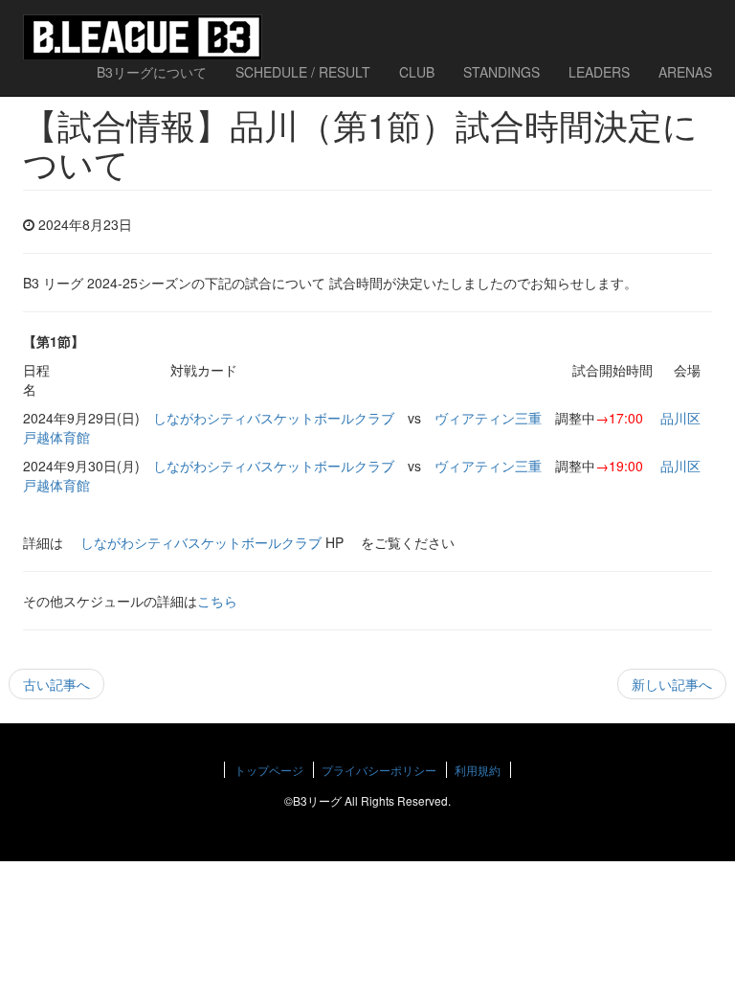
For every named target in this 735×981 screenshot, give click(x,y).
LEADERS (599, 71)
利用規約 (478, 770)
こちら (217, 600)
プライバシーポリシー (379, 770)
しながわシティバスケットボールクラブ (273, 417)
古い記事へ (56, 684)
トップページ (268, 770)
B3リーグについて (152, 71)
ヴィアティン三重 (488, 417)
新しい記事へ (672, 684)
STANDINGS (501, 71)
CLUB (416, 71)
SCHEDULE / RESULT (302, 71)
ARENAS (685, 71)
